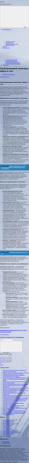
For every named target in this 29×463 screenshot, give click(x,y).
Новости (5, 46)
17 (0, 360)
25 (2, 361)
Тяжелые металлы (10, 45)
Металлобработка (7, 425)
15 (9, 358)
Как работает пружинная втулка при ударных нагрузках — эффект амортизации (14, 406)
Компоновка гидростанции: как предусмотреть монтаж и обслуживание (14, 382)
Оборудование (6, 428)
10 (0, 358)
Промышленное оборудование (13, 63)
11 (2, 358)
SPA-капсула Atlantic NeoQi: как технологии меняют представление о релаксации (15, 391)
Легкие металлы (9, 42)
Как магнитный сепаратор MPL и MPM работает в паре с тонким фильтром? (15, 409)
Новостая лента (6, 426)
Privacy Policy (6, 441)
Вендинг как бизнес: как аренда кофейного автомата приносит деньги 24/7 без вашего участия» (15, 373)
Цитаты (5, 435)
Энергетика (5, 65)
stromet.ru (2, 1)
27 (5, 361)
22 (9, 360)
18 (2, 360)
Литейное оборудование (11, 61)
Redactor (7, 76)
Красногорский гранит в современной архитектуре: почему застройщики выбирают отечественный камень (15, 379)
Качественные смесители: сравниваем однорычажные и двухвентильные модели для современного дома (16, 398)
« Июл (1, 364)
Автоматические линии (11, 60)
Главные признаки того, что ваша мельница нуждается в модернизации (13, 403)
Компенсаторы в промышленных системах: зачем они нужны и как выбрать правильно (16, 396)
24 (0, 361)
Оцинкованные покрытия (12, 44)
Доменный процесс (10, 41)
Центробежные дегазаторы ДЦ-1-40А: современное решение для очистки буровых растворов (15, 388)
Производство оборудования (12, 62)
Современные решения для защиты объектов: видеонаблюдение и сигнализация (14, 376)
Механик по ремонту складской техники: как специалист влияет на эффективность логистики (14, 411)
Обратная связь (6, 443)
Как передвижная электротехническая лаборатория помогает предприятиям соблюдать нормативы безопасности (15, 385)
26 (4, 361)
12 (4, 358)
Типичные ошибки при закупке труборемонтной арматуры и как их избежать (14, 371)
